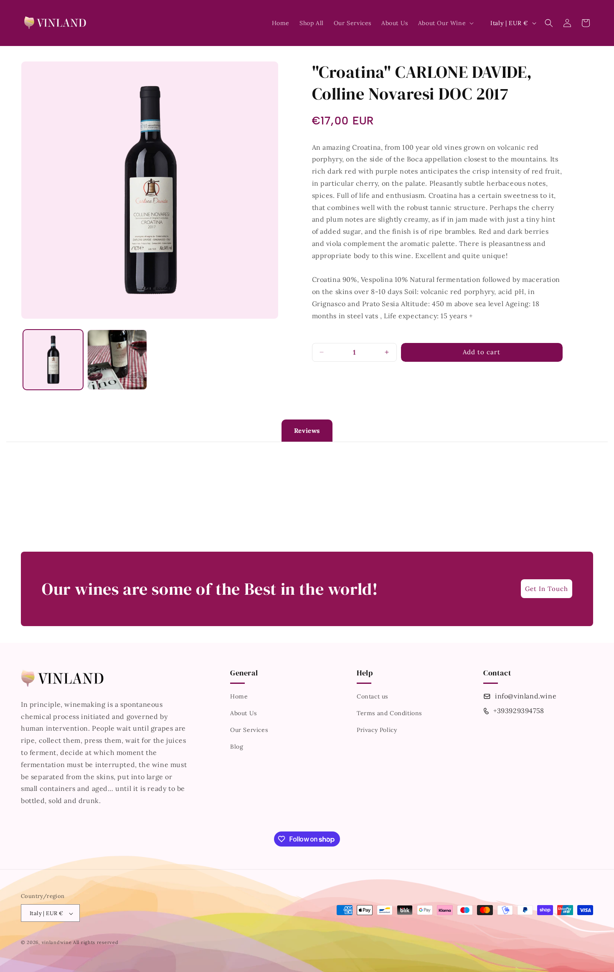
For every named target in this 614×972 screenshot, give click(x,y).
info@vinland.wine (525, 696)
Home (239, 697)
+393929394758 (518, 710)
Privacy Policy (377, 730)
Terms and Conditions (389, 713)
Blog (236, 747)
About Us (243, 713)
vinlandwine (57, 943)
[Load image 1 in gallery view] (53, 360)
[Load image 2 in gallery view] (117, 360)
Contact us (372, 697)
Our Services (249, 730)
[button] (445, 23)
